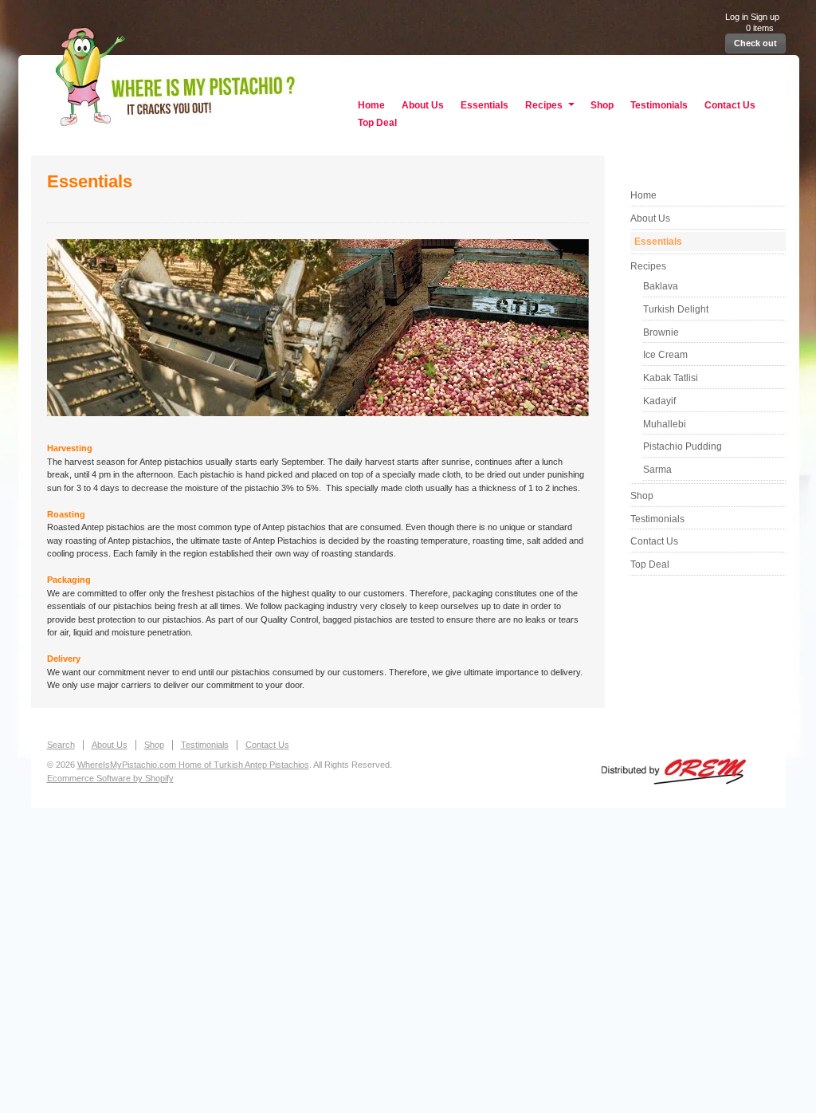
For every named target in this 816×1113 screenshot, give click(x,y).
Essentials (484, 105)
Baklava (660, 286)
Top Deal (377, 122)
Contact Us (729, 105)
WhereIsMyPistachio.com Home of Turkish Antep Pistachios (408, 71)
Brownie (661, 332)
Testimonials (659, 105)
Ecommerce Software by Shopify (110, 778)
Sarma (657, 469)
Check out (755, 43)
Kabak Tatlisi (670, 377)
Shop (602, 105)
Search (61, 744)
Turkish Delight (675, 309)
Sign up (765, 17)
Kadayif (659, 401)
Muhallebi (664, 424)
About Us (423, 105)
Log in (736, 17)
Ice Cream (665, 354)
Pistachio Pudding (682, 446)
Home (371, 105)
